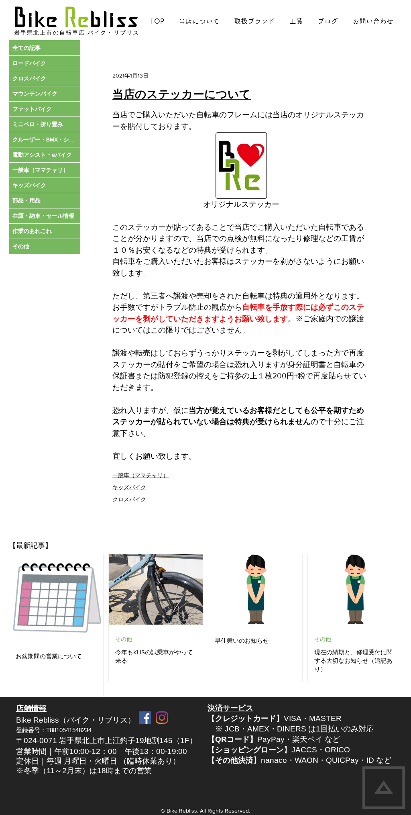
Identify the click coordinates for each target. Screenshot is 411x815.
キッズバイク (129, 487)
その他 (123, 639)
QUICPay (342, 760)
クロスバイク (129, 499)
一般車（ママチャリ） (140, 475)
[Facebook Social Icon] (145, 717)
